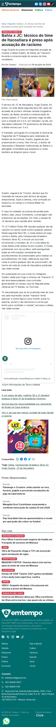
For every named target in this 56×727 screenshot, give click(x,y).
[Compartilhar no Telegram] (21, 459)
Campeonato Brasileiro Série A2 (31, 465)
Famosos (34, 652)
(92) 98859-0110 (12, 686)
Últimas (5, 644)
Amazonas (27, 10)
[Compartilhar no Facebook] (25, 459)
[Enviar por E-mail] (33, 459)
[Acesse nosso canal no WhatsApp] (6, 721)
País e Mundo (36, 644)
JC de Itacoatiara (25, 468)
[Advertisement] (28, 17)
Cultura (33, 648)
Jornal (32, 666)
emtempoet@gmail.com (15, 678)
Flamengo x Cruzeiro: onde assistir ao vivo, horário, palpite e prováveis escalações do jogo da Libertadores (26, 490)
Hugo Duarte (8, 468)
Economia (6, 666)
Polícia (48, 10)
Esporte (11, 24)
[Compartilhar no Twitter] (29, 459)
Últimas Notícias (10, 10)
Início (4, 24)
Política (39, 10)
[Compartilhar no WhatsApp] (17, 459)
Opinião (5, 648)
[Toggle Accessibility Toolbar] (5, 359)
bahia (11, 465)
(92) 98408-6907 (13, 682)
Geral (32, 661)
